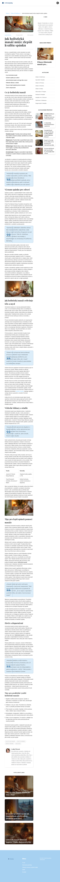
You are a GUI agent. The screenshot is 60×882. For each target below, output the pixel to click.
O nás (23, 862)
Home (7, 13)
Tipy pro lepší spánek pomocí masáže (15, 85)
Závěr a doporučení (11, 87)
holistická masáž (10, 741)
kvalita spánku (21, 741)
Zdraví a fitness (39, 83)
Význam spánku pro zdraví (12, 77)
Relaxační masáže (40, 94)
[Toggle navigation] (58, 2)
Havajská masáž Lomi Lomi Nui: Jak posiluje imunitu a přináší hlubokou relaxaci (48, 133)
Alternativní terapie (40, 91)
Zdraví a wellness (40, 77)
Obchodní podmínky (27, 865)
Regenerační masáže (40, 103)
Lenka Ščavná (8, 35)
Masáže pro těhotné (41, 97)
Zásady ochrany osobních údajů (30, 867)
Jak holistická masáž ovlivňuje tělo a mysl (16, 80)
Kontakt (24, 872)
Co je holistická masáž (11, 75)
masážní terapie (20, 391)
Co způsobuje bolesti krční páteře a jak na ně (49, 124)
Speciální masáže (40, 80)
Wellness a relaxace (40, 100)
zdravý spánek (10, 743)
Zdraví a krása (39, 88)
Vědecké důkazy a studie (12, 82)
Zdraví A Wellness (15, 13)
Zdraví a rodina (39, 85)
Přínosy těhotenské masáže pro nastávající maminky (45, 63)
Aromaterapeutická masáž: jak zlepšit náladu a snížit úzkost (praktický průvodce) (17, 816)
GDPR (23, 869)
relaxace (18, 743)
